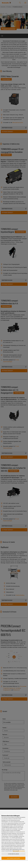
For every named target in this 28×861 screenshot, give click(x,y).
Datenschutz (22, 850)
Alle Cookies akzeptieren (13, 858)
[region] (14, 835)
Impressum (15, 850)
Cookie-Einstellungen (13, 853)
